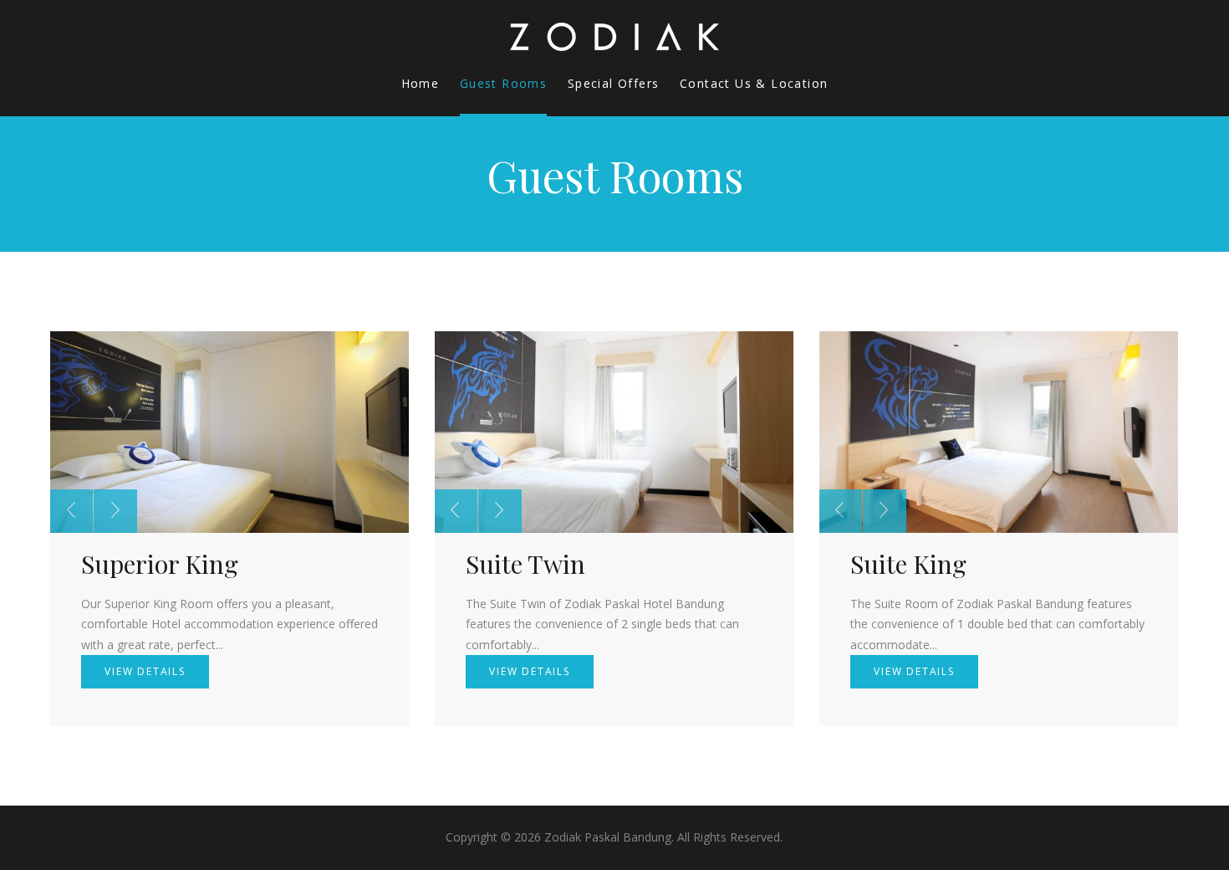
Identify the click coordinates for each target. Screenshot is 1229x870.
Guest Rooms (503, 83)
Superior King (159, 564)
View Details (145, 671)
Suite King (908, 564)
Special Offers (614, 83)
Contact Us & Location (754, 83)
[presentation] (71, 511)
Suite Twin (525, 564)
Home (420, 83)
